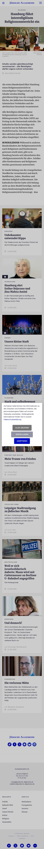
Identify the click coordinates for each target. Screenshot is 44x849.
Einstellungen (22, 434)
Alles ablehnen (22, 428)
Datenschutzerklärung (12, 419)
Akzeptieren (22, 441)
